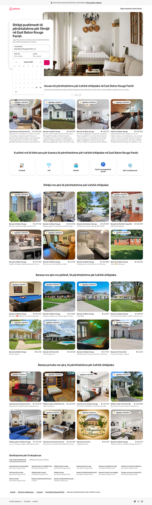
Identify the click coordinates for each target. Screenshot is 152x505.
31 (16, 92)
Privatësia (27, 501)
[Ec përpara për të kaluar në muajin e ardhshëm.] (40, 62)
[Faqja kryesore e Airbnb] (14, 8)
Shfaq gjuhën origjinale (93, 3)
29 (36, 87)
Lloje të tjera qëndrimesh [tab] (17, 460)
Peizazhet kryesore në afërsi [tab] (39, 460)
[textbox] (21, 56)
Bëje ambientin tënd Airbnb (131, 9)
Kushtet (35, 501)
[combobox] (31, 49)
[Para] (80, 95)
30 (40, 87)
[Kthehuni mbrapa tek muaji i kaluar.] (16, 62)
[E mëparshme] (72, 95)
